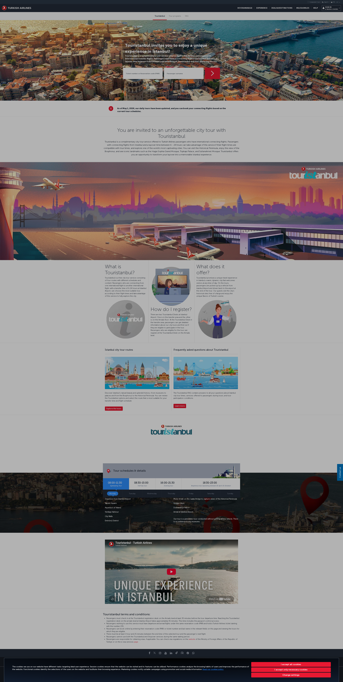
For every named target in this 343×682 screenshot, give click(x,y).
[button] (291, 675)
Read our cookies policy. (213, 669)
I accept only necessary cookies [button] (291, 669)
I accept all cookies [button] (291, 664)
